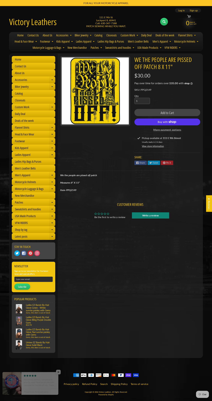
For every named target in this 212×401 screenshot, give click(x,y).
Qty (136, 95)
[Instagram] (37, 253)
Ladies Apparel (85, 42)
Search (104, 383)
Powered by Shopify (106, 395)
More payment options (167, 129)
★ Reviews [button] (209, 203)
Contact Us (33, 35)
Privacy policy (71, 383)
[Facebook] (24, 253)
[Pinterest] (30, 253)
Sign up (194, 10)
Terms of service (139, 383)
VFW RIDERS (173, 48)
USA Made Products (149, 48)
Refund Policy (89, 383)
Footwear (47, 42)
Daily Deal (146, 35)
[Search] (164, 22)
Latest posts (35, 237)
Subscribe (22, 286)
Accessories (64, 35)
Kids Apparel (65, 42)
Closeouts (111, 35)
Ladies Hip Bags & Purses (111, 41)
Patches (97, 48)
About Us (47, 35)
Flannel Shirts (187, 35)
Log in (181, 10)
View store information (153, 146)
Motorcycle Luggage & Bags (49, 48)
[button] (62, 372)
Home (20, 35)
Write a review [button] (150, 215)
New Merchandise (77, 48)
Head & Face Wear (26, 42)
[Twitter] (17, 253)
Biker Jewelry (83, 35)
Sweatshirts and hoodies (120, 48)
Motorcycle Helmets (186, 42)
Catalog (98, 35)
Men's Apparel (162, 42)
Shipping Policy (119, 383)
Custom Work (130, 35)
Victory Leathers (33, 21)
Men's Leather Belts (138, 41)
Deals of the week (165, 35)
